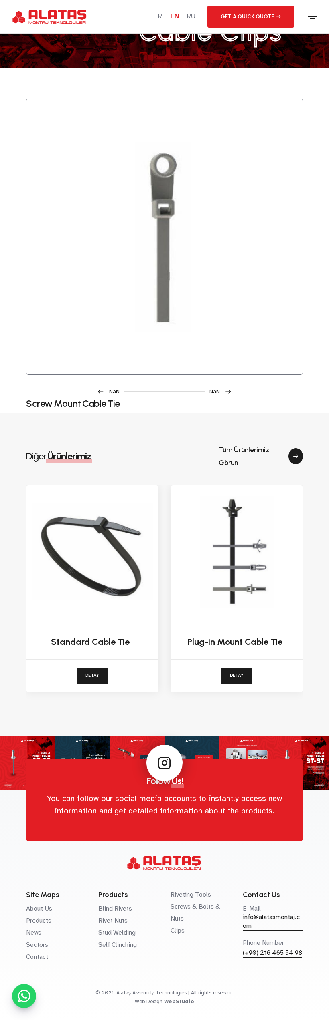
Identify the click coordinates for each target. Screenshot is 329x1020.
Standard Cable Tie (90, 641)
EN (174, 16)
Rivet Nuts (113, 921)
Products (38, 921)
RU (191, 16)
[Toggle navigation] (312, 16)
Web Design (148, 1001)
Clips (178, 931)
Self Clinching (117, 945)
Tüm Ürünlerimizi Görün (245, 456)
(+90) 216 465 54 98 (272, 953)
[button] (110, 391)
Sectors (37, 945)
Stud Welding (117, 933)
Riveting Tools (191, 895)
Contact (37, 957)
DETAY (92, 675)
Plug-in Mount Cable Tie (234, 641)
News (33, 933)
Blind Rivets (115, 909)
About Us (39, 909)
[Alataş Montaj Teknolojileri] (164, 236)
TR (158, 16)
